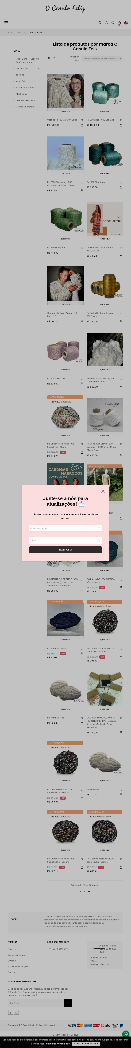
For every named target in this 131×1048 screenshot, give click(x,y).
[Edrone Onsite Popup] (65, 524)
